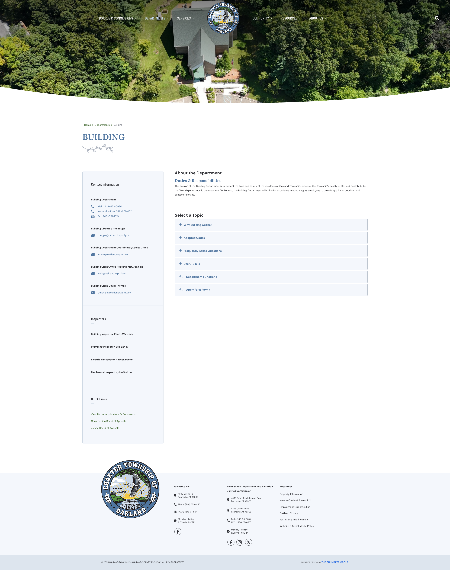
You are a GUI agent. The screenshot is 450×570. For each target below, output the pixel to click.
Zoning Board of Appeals (105, 428)
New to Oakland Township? (295, 500)
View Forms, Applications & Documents (113, 414)
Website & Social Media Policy (297, 526)
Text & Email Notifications (294, 519)
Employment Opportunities (295, 506)
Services (184, 18)
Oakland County (289, 513)
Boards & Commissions (116, 18)
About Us (316, 18)
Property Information (291, 494)
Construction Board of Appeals (108, 421)
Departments (155, 18)
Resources (289, 18)
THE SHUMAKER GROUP (335, 562)
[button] (118, 18)
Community (260, 18)
